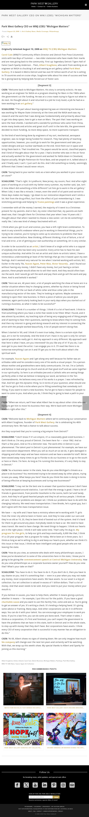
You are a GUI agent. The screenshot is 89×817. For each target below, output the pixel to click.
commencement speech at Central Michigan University (53, 559)
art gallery (26, 103)
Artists (33, 6)
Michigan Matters (35, 419)
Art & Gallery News (29, 31)
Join (56, 797)
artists (15, 661)
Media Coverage (42, 31)
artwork (21, 661)
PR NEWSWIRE (29, 806)
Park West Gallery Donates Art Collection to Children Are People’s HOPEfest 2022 (24, 748)
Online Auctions (52, 6)
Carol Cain (7, 54)
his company (8, 642)
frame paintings (46, 202)
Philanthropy (54, 31)
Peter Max (45, 263)
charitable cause (10, 602)
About (30, 811)
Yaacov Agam (32, 263)
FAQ (34, 811)
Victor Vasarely (60, 263)
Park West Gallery (44, 422)
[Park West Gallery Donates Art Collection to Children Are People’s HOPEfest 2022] (23, 729)
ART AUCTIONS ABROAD (57, 806)
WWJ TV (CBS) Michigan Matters (60, 49)
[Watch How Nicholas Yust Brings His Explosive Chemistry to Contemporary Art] (23, 689)
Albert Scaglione (48, 65)
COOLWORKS (37, 806)
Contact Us (41, 6)
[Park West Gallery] (44, 4)
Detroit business (37, 661)
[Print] (13, 36)
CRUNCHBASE (46, 806)
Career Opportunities (50, 811)
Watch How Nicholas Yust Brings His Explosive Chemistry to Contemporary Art (24, 708)
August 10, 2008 (13, 31)
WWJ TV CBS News (8, 664)
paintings (59, 661)
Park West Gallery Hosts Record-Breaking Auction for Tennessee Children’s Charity (66, 708)
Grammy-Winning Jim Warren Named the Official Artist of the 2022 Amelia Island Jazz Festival (66, 748)
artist (35, 246)
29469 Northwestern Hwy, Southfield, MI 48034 (58, 808)
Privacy (60, 811)
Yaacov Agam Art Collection (24, 664)
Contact (39, 811)
